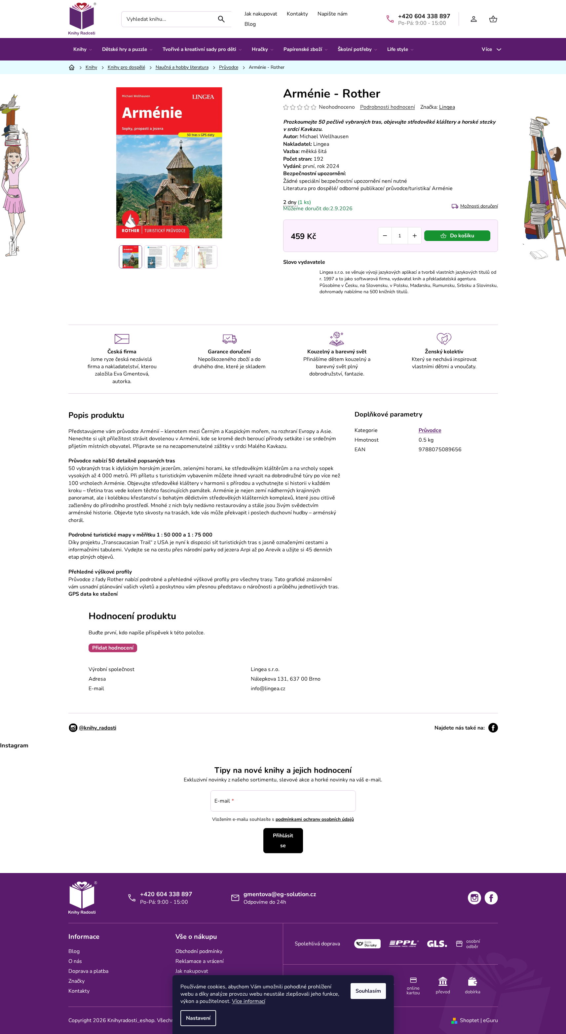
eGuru (490, 1020)
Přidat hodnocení (112, 648)
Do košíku (462, 235)
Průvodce (430, 430)
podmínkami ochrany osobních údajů (315, 819)
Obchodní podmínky (198, 951)
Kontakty (297, 14)
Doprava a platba (88, 971)
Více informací (248, 1001)
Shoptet (469, 1020)
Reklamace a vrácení (199, 961)
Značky (76, 981)
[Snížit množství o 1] (385, 235)
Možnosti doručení (479, 206)
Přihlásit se (283, 840)
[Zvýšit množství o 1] (414, 235)
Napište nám (333, 14)
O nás (75, 961)
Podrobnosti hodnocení (387, 107)
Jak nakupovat (261, 14)
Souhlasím (368, 991)
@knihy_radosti (97, 728)
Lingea (447, 107)
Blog (250, 24)
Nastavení (198, 1018)
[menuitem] (82, 49)
